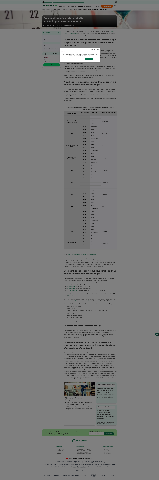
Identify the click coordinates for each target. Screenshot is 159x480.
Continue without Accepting (95, 49)
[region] (80, 55)
